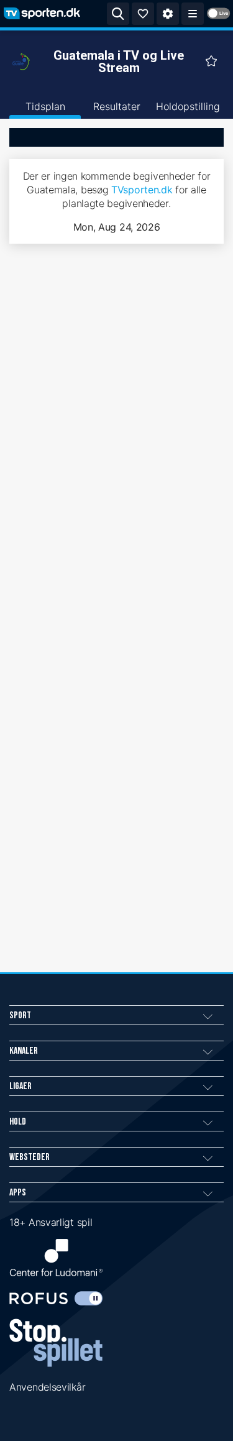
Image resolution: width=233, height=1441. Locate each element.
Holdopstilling (188, 106)
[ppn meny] (192, 13)
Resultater (116, 106)
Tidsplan (45, 106)
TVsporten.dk (141, 189)
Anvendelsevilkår (47, 1387)
